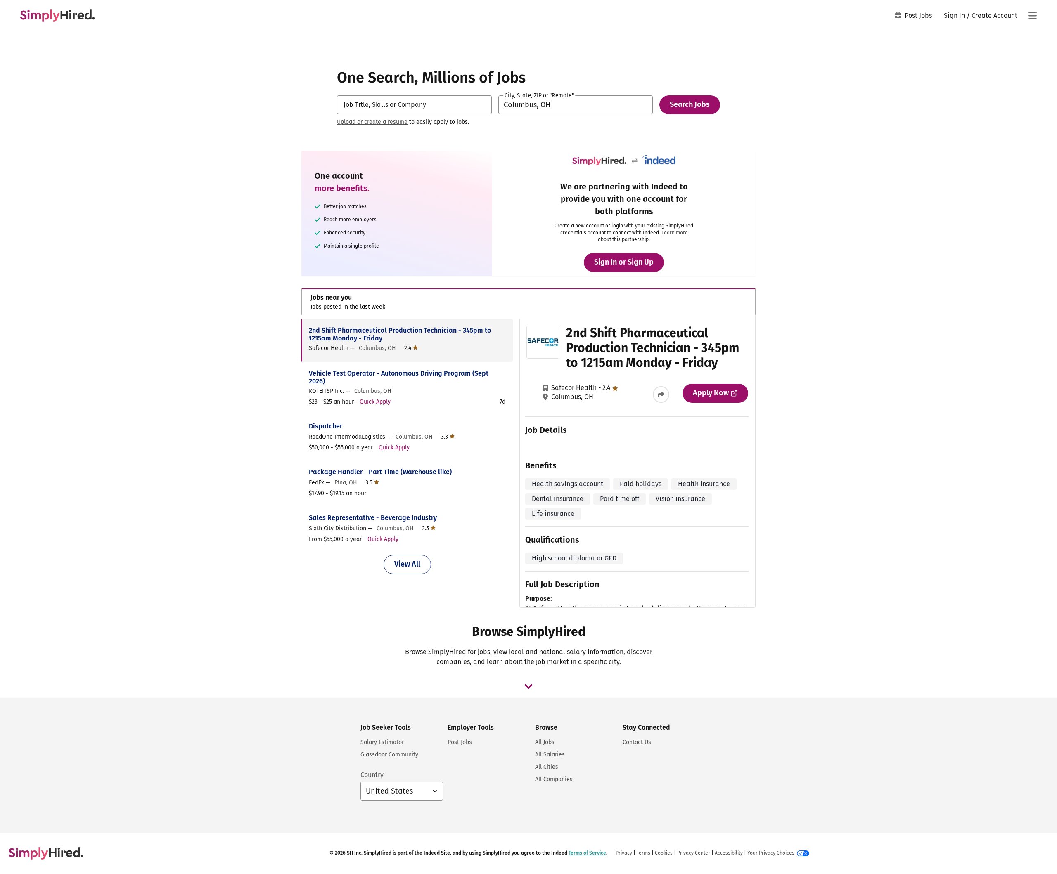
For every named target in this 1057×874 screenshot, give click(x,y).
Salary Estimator (382, 742)
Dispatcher (325, 426)
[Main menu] (1032, 16)
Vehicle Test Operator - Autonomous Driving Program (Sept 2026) (398, 377)
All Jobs (545, 742)
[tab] (528, 301)
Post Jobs (918, 15)
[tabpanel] (528, 463)
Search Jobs (690, 104)
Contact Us (637, 742)
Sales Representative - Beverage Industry (373, 518)
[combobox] (414, 104)
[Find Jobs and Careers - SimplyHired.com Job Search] (57, 15)
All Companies (554, 779)
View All (407, 564)
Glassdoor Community (389, 754)
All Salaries (550, 754)
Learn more (674, 233)
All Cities (546, 766)
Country (372, 775)
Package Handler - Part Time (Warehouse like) (380, 472)
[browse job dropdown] (528, 686)
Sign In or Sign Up (624, 262)
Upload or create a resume (372, 121)
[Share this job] (661, 394)
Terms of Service (587, 853)
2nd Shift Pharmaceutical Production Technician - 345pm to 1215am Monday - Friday (400, 334)
